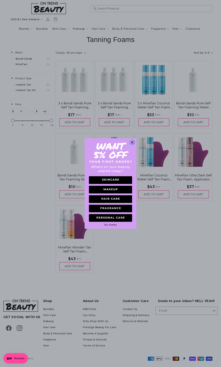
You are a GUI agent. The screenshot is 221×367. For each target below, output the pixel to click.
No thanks (110, 224)
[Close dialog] (132, 142)
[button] (110, 180)
